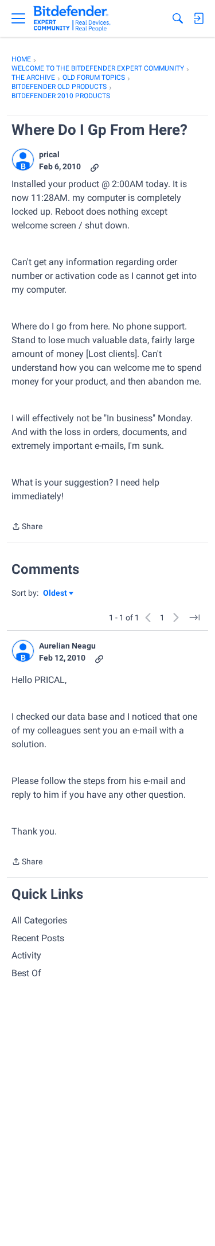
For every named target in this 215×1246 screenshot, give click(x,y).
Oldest (55, 593)
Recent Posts (37, 938)
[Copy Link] (94, 167)
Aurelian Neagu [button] (67, 645)
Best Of (26, 973)
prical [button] (49, 154)
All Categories (39, 920)
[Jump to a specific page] (194, 617)
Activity (26, 955)
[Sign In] (198, 18)
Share (26, 527)
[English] (72, 18)
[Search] (177, 18)
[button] (22, 159)
